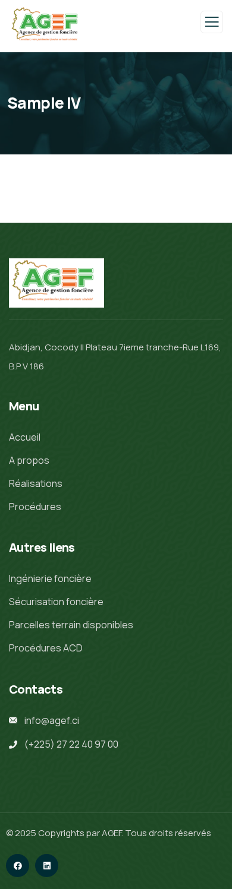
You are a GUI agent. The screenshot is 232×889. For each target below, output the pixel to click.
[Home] (56, 283)
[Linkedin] (46, 865)
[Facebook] (17, 865)
